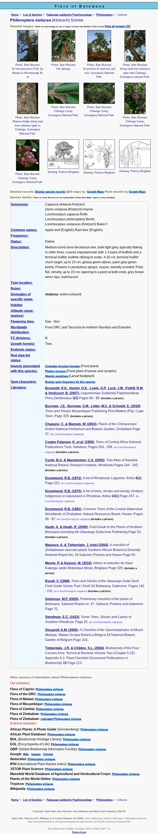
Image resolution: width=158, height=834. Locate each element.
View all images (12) (117, 26)
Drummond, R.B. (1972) (63, 478)
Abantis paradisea (57, 376)
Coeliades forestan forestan (62, 366)
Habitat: (17, 305)
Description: (20, 247)
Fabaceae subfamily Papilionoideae (69, 14)
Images (36, 754)
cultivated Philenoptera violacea (61, 719)
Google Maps (95, 191)
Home (15, 14)
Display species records (50, 191)
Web (26, 754)
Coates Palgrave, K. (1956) (69, 442)
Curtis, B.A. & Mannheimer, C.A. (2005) (75, 460)
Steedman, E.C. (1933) (62, 617)
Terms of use (79, 832)
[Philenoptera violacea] (27, 45)
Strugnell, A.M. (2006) (61, 630)
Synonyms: (20, 204)
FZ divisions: (21, 338)
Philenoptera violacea (49, 689)
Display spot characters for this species (70, 381)
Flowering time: (23, 321)
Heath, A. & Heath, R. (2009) (66, 527)
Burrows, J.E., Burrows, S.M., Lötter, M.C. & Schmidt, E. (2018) (92, 406)
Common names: (24, 230)
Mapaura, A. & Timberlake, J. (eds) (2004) (76, 545)
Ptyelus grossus (55, 371)
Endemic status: (23, 349)
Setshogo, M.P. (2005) (61, 599)
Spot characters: (24, 381)
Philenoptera (104, 14)
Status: (16, 241)
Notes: (16, 288)
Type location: (22, 282)
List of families (32, 14)
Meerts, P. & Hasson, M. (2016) (68, 563)
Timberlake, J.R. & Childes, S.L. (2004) (74, 648)
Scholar (48, 754)
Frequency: (20, 235)
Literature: (19, 387)
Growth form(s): (23, 344)
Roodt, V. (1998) (57, 581)
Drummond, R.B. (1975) (63, 491)
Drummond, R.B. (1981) (63, 509)
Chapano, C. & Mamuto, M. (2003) (70, 424)
